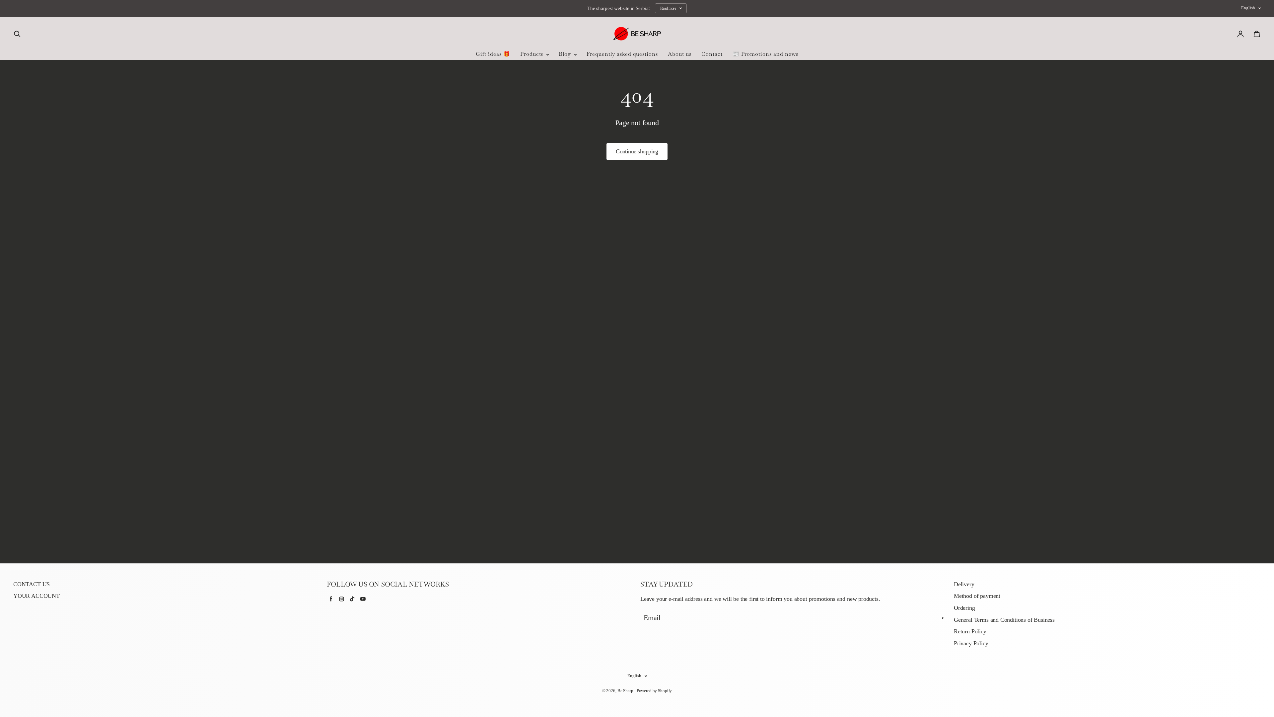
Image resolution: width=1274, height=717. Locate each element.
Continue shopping (637, 151)
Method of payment (977, 596)
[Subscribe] (943, 617)
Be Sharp (625, 690)
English (1248, 8)
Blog (566, 53)
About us (679, 53)
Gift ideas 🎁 (493, 53)
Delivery (964, 584)
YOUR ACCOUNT (36, 596)
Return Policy (970, 631)
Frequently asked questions (622, 53)
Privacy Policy (971, 643)
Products (532, 53)
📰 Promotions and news (765, 53)
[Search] (17, 34)
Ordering (964, 607)
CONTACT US (31, 584)
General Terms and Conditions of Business (1004, 619)
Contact (712, 53)
